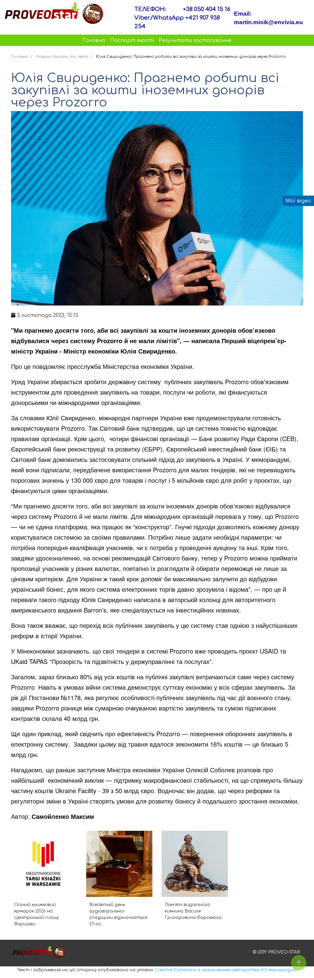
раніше (65, 769)
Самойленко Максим (63, 816)
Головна (94, 40)
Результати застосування (195, 40)
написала (147, 599)
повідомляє (49, 366)
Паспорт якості (132, 40)
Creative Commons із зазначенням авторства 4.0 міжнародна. (226, 970)
